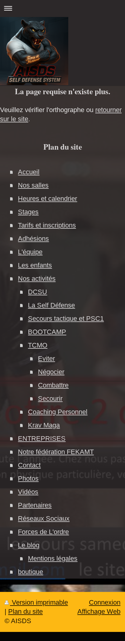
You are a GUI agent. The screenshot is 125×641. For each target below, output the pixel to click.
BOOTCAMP (47, 332)
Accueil (28, 172)
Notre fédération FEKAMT (56, 452)
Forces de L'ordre (43, 532)
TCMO (37, 345)
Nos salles (33, 185)
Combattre (53, 385)
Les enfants (35, 265)
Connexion (104, 602)
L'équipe (30, 252)
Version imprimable (39, 602)
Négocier (51, 372)
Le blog (28, 545)
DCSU (37, 292)
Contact (29, 465)
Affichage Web (98, 611)
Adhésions (33, 238)
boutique (30, 572)
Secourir (50, 398)
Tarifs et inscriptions (47, 225)
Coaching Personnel (57, 412)
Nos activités (37, 278)
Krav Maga (44, 425)
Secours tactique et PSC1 (66, 318)
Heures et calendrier (47, 198)
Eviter (46, 358)
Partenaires (35, 505)
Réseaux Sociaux (43, 518)
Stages (28, 212)
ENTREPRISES (42, 438)
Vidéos (28, 492)
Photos (28, 478)
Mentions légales (52, 558)
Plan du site (25, 611)
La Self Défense (51, 305)
